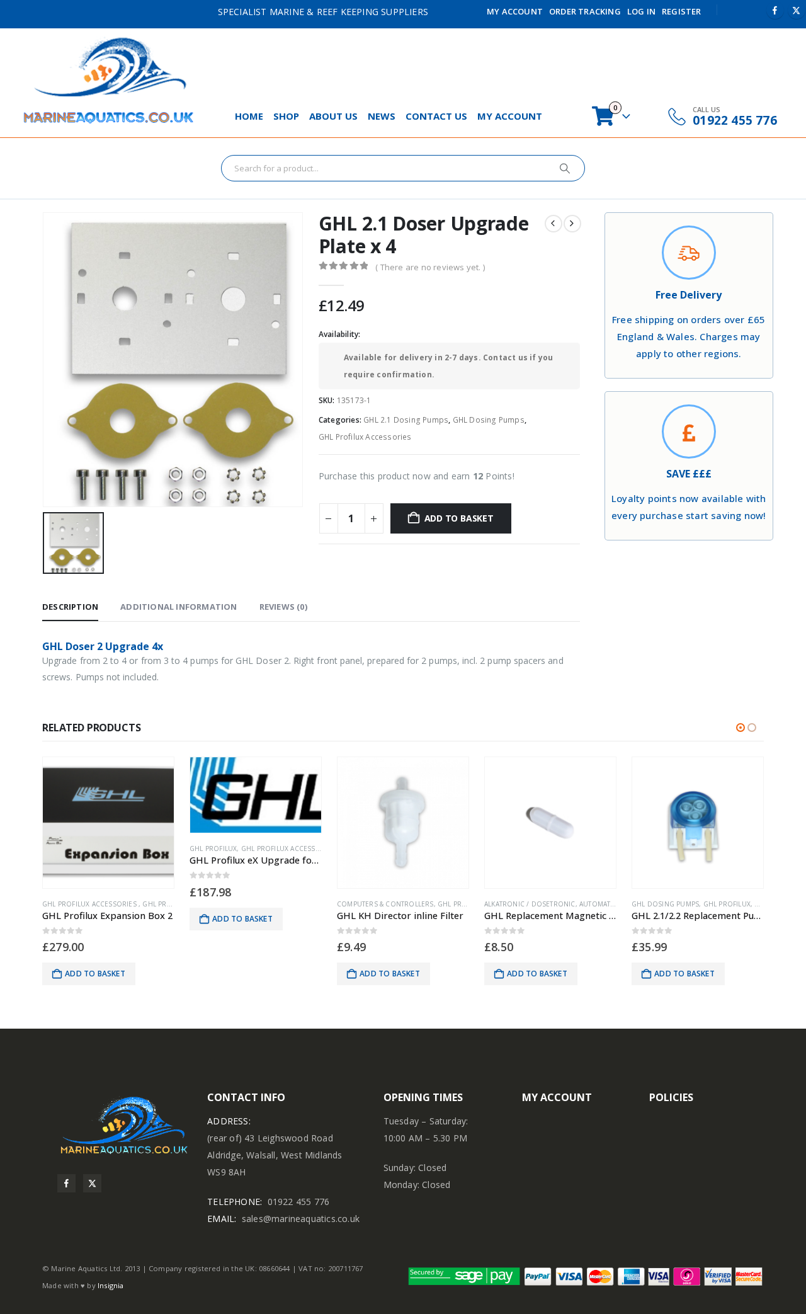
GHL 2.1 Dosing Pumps (405, 419)
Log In (641, 11)
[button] (740, 727)
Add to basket (459, 518)
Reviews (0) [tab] (283, 606)
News (381, 116)
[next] (572, 223)
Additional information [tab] (178, 606)
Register (681, 11)
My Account (515, 11)
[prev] (553, 223)
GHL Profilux (213, 848)
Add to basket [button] (95, 973)
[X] (796, 10)
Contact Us (436, 116)
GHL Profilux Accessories (365, 436)
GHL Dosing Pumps (489, 419)
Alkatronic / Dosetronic (530, 904)
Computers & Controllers (385, 904)
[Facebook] (775, 10)
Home (249, 116)
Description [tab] (70, 606)
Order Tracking (585, 11)
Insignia (111, 1285)
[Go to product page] (108, 822)
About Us (333, 116)
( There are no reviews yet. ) (430, 267)
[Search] (564, 168)
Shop (286, 116)
